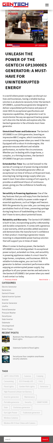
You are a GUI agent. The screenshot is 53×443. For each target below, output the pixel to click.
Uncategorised (8, 326)
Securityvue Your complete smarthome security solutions (28, 357)
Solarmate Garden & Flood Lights (26, 348)
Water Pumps (7, 329)
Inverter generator (11, 397)
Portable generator (11, 402)
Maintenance (29, 397)
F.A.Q (41, 381)
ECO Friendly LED (26, 381)
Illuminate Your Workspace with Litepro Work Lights (28, 338)
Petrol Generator (9, 309)
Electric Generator (9, 287)
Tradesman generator (31, 412)
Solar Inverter (7, 319)
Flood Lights (9, 386)
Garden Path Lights (27, 386)
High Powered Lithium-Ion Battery (18, 392)
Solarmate (6, 322)
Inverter (5, 300)
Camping (39, 376)
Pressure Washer (9, 313)
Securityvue (7, 316)
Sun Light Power (10, 412)
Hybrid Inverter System (11, 296)
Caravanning (9, 381)
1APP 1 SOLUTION (11, 376)
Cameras (27, 376)
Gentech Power (8, 293)
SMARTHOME (42, 402)
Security (28, 402)
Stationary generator (21, 407)
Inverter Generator (9, 303)
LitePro (5, 306)
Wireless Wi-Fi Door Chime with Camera (19, 423)
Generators (6, 290)
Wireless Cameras (11, 418)
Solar (6, 407)
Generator (44, 386)
